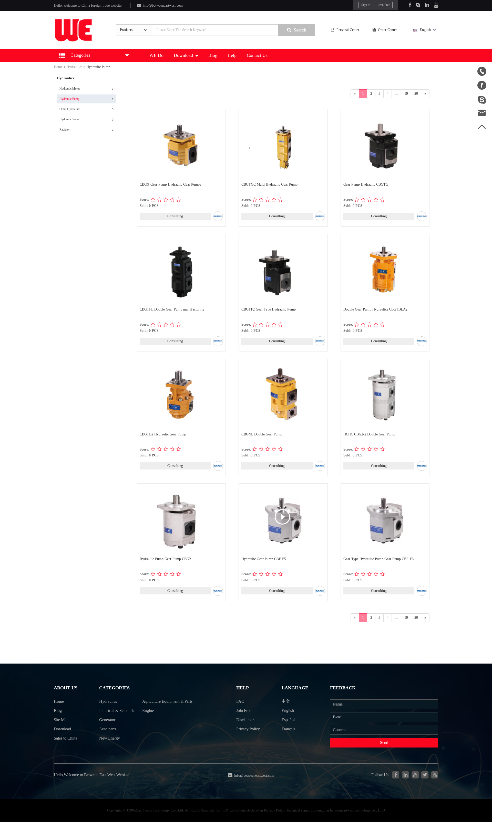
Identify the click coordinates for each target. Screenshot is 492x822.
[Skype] (418, 5)
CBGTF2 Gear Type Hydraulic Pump (268, 309)
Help (232, 55)
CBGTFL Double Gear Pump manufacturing (172, 309)
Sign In (365, 5)
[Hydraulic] (415, 774)
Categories (114, 687)
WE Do (156, 55)
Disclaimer (245, 720)
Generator (107, 720)
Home (58, 67)
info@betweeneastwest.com (163, 5)
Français (288, 729)
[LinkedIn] (427, 5)
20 (416, 93)
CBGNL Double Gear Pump (261, 434)
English (425, 30)
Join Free (384, 5)
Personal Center (347, 30)
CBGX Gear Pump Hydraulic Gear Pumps (170, 184)
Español (288, 720)
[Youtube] (436, 5)
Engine (148, 710)
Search (300, 30)
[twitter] (424, 774)
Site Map (61, 720)
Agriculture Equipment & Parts (167, 701)
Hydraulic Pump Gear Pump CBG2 (165, 559)
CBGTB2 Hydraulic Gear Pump (163, 434)
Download (183, 55)
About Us (65, 687)
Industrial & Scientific (117, 710)
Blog (212, 55)
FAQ (240, 701)
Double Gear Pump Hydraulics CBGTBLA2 (375, 309)
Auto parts (107, 729)
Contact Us (257, 55)
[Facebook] (409, 5)
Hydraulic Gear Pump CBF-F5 (263, 559)
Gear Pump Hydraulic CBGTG (365, 184)
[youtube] (434, 774)
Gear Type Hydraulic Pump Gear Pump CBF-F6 (378, 559)
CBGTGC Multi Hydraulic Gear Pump (269, 184)
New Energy (109, 738)
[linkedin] (405, 774)
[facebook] (395, 774)
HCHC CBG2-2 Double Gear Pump (369, 434)
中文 (286, 701)
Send (384, 742)
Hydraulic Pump (98, 67)
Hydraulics (74, 67)
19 (406, 93)
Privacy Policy (248, 729)
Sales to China (65, 738)
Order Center (387, 30)
